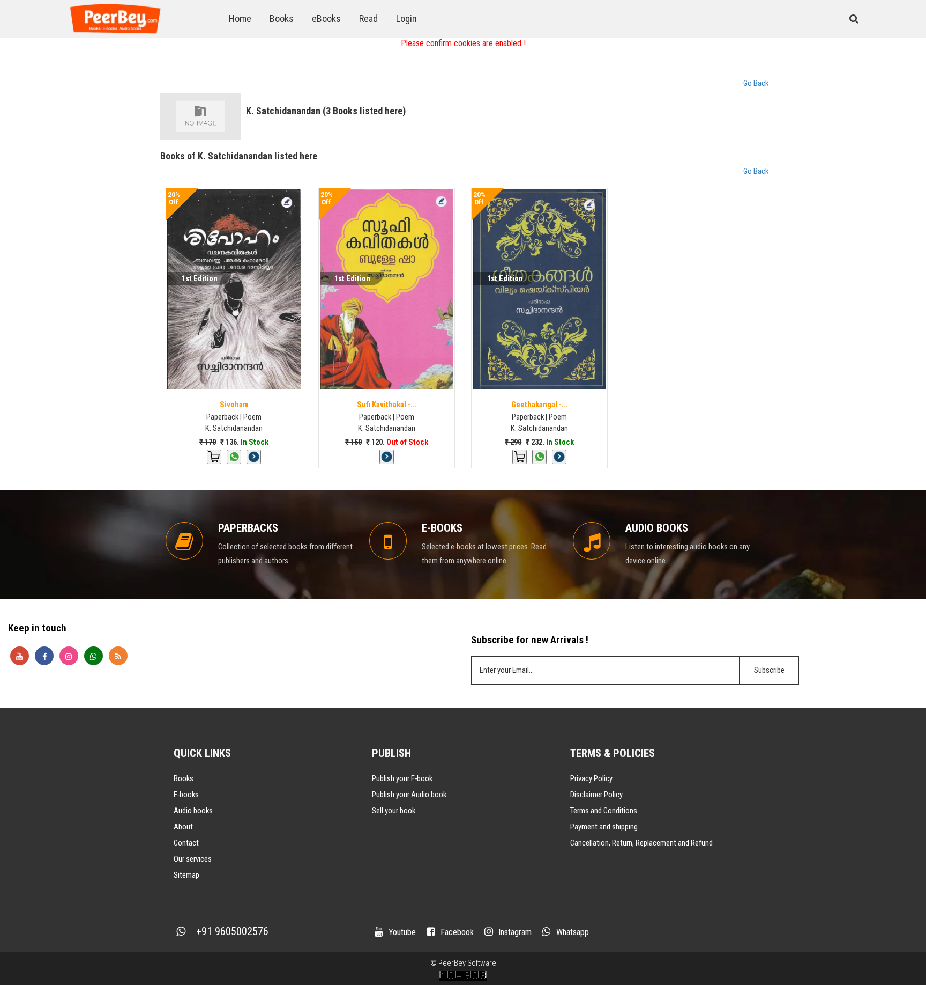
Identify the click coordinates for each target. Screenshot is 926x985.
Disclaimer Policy (596, 794)
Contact (186, 843)
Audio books (193, 810)
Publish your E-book (402, 778)
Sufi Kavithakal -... (387, 404)
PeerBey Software (467, 963)
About (183, 827)
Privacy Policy (591, 778)
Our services (193, 859)
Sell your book (393, 810)
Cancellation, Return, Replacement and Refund (641, 843)
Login (406, 18)
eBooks (326, 18)
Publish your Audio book (409, 794)
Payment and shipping (604, 827)
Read (368, 18)
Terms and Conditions (603, 810)
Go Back (755, 83)
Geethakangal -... (539, 404)
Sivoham (234, 404)
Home (240, 18)
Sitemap (186, 875)
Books (282, 18)
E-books (186, 794)
